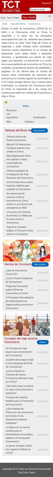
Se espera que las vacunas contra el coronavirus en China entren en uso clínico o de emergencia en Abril (19, 200)
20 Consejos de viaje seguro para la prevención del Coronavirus (19, 352)
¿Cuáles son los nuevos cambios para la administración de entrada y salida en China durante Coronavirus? (19, 434)
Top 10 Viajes (13, 17)
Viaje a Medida (29, 17)
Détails (43, 342)
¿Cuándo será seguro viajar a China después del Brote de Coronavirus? (20, 363)
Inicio (3, 17)
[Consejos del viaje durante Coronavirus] (26, 325)
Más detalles (39, 130)
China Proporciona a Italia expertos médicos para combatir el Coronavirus (20, 185)
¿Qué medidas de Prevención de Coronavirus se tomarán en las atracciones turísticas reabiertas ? (19, 416)
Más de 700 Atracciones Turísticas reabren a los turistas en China (19, 148)
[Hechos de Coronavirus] (26, 251)
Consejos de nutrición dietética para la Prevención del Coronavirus (20, 401)
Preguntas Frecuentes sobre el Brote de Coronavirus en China (17, 289)
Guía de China (18, 23)
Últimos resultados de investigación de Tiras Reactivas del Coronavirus (20, 174)
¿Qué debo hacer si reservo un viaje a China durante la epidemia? (19, 389)
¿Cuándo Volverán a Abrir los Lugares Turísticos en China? (19, 449)
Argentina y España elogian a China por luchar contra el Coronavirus (20, 230)
